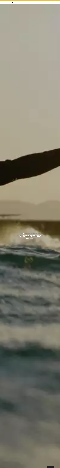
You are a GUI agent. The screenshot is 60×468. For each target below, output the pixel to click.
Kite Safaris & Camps (29, 238)
